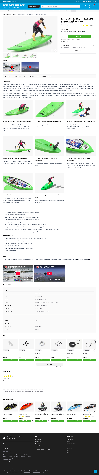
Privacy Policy (27, 472)
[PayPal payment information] (78, 39)
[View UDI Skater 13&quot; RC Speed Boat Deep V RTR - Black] (90, 407)
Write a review (91, 372)
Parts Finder (38, 439)
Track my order (70, 444)
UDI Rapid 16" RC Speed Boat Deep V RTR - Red (25, 413)
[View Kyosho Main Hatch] (10, 344)
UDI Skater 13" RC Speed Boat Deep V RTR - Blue (74, 413)
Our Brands (38, 441)
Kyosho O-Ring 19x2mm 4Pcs (58, 352)
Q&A (38, 76)
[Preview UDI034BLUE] (69, 410)
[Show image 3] (24, 55)
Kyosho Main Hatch (7, 352)
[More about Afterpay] (83, 31)
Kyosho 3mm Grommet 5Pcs (26, 352)
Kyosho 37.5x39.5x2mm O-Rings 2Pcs (89, 352)
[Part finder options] (38, 6)
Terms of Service (36, 472)
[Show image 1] (7, 55)
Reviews (32, 76)
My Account (69, 439)
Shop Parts (78, 50)
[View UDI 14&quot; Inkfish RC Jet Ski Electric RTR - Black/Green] (10, 407)
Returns (68, 446)
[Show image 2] (16, 55)
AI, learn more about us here (8, 461)
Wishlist (94, 1)
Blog (84, 1)
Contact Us (78, 1)
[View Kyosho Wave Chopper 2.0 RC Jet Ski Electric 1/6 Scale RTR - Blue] (58, 407)
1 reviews (92, 25)
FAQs (4, 444)
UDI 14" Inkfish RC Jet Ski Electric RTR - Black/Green (10, 413)
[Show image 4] (33, 55)
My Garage (88, 1)
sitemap (14, 468)
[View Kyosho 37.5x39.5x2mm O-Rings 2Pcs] (90, 344)
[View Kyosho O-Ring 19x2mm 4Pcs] (58, 344)
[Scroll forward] (94, 350)
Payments (69, 448)
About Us (5, 448)
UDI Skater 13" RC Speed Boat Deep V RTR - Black (90, 413)
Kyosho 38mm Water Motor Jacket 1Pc (41, 352)
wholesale (48, 449)
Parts (25, 76)
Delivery (68, 441)
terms (9, 468)
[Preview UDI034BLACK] (71, 410)
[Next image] (55, 50)
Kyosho (65, 22)
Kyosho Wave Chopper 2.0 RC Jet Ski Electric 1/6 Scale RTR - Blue (58, 413)
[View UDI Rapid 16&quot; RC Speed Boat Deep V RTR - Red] (26, 407)
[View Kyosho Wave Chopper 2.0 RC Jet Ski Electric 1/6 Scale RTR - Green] (42, 407)
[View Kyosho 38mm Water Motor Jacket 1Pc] (42, 344)
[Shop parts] (33, 421)
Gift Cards (37, 446)
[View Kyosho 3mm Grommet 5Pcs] (26, 344)
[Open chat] (95, 471)
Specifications (17, 76)
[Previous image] (52, 50)
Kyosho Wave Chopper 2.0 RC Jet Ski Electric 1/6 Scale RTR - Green (42, 413)
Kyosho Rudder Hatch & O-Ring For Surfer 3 (74, 352)
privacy (4, 468)
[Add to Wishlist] (93, 36)
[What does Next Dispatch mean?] (20, 1)
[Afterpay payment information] (68, 39)
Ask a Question (8, 395)
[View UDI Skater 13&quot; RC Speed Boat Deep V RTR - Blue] (74, 407)
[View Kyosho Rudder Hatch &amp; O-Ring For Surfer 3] (74, 344)
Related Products (46, 76)
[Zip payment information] (73, 39)
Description (7, 76)
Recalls (68, 452)
